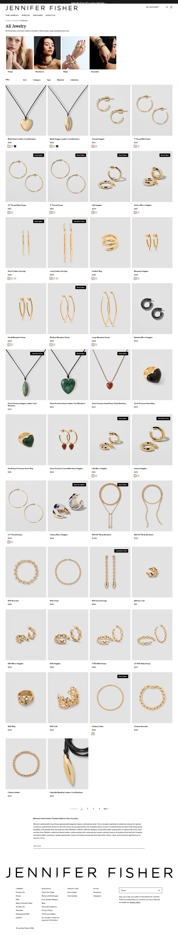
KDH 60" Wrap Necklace (101, 535)
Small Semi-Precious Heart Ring (20, 468)
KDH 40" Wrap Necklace (143, 535)
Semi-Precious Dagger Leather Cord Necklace (22, 405)
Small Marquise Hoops (16, 337)
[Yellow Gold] (93, 146)
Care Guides (72, 896)
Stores (18, 896)
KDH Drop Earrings (99, 601)
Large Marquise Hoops (101, 337)
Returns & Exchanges (50, 896)
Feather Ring (97, 271)
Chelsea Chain (97, 726)
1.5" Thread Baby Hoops (53, 3)
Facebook (97, 892)
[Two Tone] (15, 278)
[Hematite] (15, 146)
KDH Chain (54, 601)
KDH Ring (11, 726)
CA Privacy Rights (48, 914)
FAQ (17, 899)
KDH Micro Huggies (15, 663)
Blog (43, 903)
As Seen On (20, 907)
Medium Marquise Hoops (60, 337)
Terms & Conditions (49, 907)
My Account (152, 7)
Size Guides (72, 892)
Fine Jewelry (12, 15)
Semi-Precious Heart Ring (144, 403)
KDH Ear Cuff (139, 601)
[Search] (167, 7)
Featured (38, 15)
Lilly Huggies (97, 205)
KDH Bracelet (13, 601)
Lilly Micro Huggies (99, 468)
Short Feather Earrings (17, 271)
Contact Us (20, 892)
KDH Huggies (55, 663)
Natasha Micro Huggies (143, 337)
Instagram (97, 896)
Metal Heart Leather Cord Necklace (22, 139)
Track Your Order (48, 892)
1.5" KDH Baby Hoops (142, 663)
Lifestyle (50, 15)
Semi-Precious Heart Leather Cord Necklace (67, 403)
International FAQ (22, 914)
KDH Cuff (53, 726)
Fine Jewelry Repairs (50, 899)
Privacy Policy (47, 910)
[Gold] (9, 146)
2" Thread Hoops (56, 205)
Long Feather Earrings (58, 271)
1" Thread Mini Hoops (142, 139)
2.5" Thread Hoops (15, 535)
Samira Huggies (140, 468)
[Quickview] (42, 131)
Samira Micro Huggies (143, 205)
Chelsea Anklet (14, 792)
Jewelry (26, 15)
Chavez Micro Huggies (59, 535)
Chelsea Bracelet (141, 726)
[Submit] (158, 890)
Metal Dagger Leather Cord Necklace (64, 139)
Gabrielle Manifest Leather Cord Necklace (66, 792)
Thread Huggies (98, 139)
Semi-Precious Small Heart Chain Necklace (109, 403)
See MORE (37, 846)
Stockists (19, 910)
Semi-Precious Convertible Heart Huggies (66, 468)
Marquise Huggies (141, 271)
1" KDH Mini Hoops (99, 663)
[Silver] (12, 146)
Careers (19, 917)
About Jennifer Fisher (24, 903)
